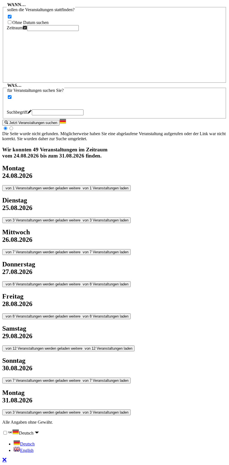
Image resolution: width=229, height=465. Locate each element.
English (27, 450)
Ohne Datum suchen (30, 22)
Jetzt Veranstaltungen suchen (32, 123)
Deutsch (27, 433)
